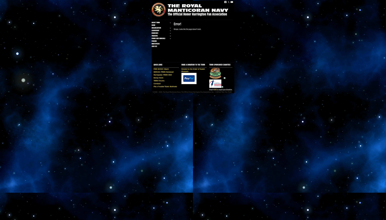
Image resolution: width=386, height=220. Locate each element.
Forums (154, 41)
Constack (157, 84)
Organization (156, 28)
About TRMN (156, 23)
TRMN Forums (159, 81)
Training (155, 36)
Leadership (155, 31)
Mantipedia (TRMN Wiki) (163, 75)
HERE (215, 90)
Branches (155, 33)
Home (153, 25)
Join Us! (154, 46)
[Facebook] (225, 2)
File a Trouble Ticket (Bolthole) (165, 87)
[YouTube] (232, 2)
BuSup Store (158, 78)
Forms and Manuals (158, 38)
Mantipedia (156, 44)
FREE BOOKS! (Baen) (161, 69)
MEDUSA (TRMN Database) (164, 72)
